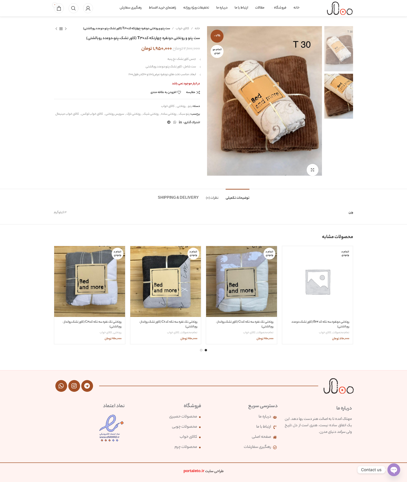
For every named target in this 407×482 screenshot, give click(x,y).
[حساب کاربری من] (88, 8)
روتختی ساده (168, 114)
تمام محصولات (341, 333)
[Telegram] (87, 386)
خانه (197, 28)
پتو (190, 106)
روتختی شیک (151, 114)
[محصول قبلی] (65, 28)
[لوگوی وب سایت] (339, 8)
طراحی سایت (203, 471)
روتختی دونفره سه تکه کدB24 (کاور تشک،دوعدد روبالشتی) (320, 324)
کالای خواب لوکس (92, 114)
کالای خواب (182, 28)
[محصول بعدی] (56, 28)
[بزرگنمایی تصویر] (312, 170)
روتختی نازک (133, 114)
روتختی (181, 106)
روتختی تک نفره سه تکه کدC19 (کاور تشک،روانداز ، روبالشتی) (92, 324)
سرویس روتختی (114, 114)
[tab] (237, 196)
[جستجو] (73, 8)
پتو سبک (184, 114)
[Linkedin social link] (180, 122)
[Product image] (317, 281)
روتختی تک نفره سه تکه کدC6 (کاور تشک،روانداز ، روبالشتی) (168, 324)
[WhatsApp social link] (175, 122)
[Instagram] (74, 386)
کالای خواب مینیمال (67, 114)
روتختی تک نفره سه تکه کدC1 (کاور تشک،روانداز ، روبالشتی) (244, 324)
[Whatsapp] (61, 386)
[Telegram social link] (169, 122)
